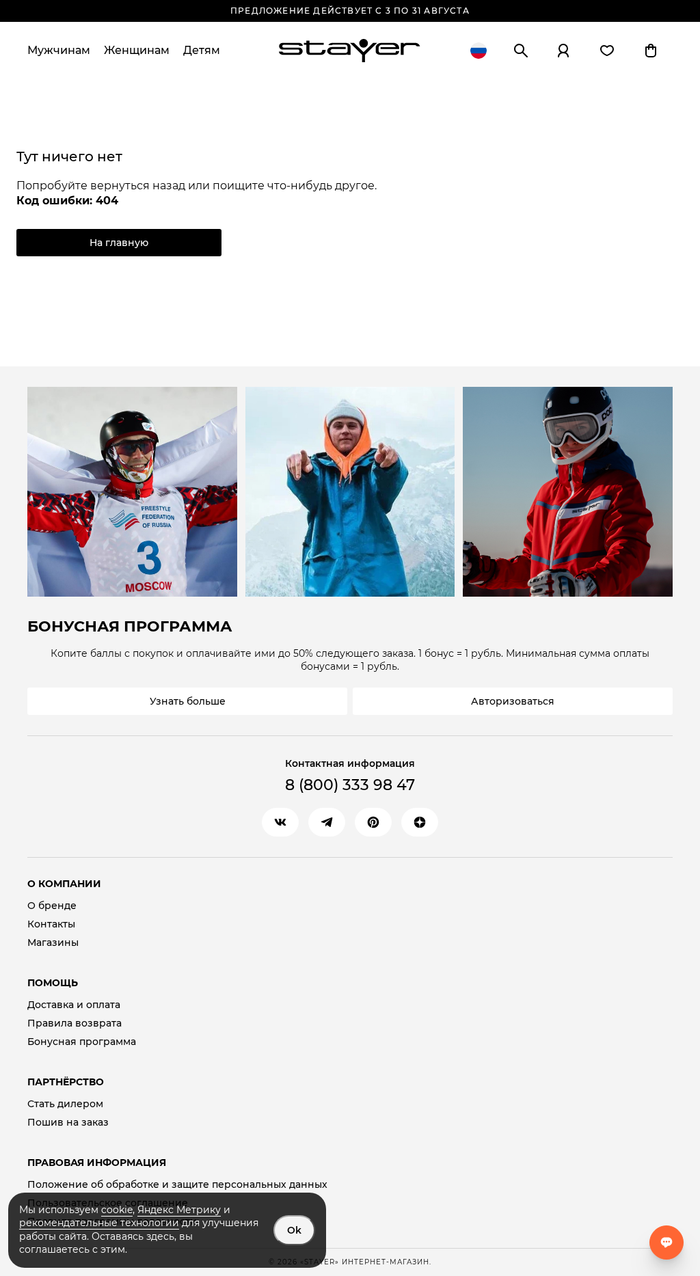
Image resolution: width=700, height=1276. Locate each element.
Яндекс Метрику (179, 1210)
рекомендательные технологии (99, 1223)
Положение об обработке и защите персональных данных (177, 1185)
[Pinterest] (373, 822)
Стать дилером (65, 1104)
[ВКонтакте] (280, 822)
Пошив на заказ (68, 1122)
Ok (294, 1230)
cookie (117, 1210)
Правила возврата (74, 1023)
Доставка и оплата (73, 1005)
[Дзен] (419, 822)
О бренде (52, 906)
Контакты (51, 924)
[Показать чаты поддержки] (666, 1242)
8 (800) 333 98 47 (350, 785)
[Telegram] (326, 822)
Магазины (53, 943)
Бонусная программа (81, 1042)
